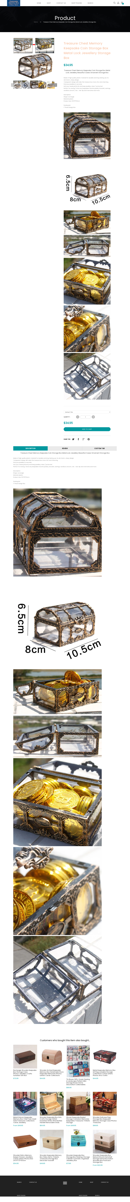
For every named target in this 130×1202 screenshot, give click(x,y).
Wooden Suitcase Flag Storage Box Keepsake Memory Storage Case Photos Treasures (105, 1120)
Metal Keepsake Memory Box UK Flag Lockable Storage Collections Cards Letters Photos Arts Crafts (104, 1072)
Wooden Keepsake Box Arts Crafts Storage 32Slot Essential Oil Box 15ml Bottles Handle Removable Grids (51, 1120)
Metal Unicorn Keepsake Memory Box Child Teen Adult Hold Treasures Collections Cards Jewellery (24, 1120)
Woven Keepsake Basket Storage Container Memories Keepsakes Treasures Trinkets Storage (78, 1120)
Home (39, 3)
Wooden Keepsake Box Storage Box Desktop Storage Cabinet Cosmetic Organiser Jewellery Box (78, 1158)
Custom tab (99, 448)
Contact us (61, 3)
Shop (49, 3)
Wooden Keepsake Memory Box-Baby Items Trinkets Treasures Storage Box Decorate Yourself (50, 1158)
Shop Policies (77, 3)
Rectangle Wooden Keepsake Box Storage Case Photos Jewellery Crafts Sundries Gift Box (24, 1072)
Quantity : (67, 417)
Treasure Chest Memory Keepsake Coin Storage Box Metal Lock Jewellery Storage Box (69, 22)
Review (65, 448)
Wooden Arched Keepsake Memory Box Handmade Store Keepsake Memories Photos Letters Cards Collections (51, 1072)
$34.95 (68, 423)
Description (30, 448)
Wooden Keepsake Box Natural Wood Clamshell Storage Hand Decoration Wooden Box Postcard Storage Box (103, 1158)
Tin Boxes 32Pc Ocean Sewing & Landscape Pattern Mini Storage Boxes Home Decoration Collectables (78, 1082)
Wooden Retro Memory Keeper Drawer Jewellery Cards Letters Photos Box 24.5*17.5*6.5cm (23, 1158)
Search (90, 3)
